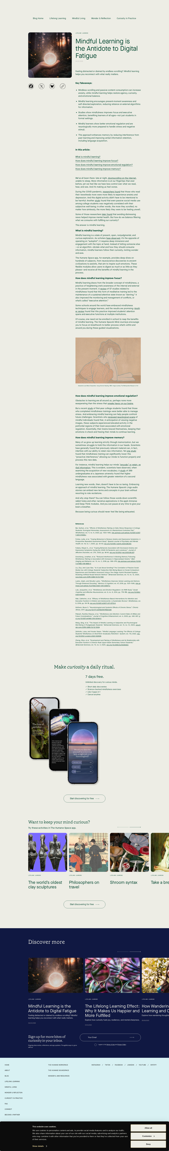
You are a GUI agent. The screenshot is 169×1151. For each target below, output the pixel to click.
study (97, 200)
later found (107, 214)
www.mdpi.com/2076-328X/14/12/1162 (89, 577)
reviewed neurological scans (121, 417)
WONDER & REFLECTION (13, 1093)
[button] (123, 827)
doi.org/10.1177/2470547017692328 (98, 610)
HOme (7, 1065)
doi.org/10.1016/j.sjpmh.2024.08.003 (117, 544)
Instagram (96, 1065)
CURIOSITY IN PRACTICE (14, 1098)
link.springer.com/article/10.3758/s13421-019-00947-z (107, 584)
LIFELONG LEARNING (12, 1081)
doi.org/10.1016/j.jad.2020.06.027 (122, 552)
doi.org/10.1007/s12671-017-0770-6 (103, 603)
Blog (7, 1076)
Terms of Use (111, 1045)
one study (131, 451)
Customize (147, 1136)
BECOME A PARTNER (12, 1115)
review (103, 288)
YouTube (142, 1065)
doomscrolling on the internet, (122, 178)
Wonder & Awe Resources (58, 1076)
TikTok (107, 1065)
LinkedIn (130, 1065)
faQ (6, 1104)
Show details (38, 1146)
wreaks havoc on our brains (120, 403)
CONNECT (8, 1109)
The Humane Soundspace (58, 1070)
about (7, 1070)
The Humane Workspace (58, 1065)
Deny (148, 1144)
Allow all (148, 1128)
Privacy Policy (122, 1045)
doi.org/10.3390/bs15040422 (117, 645)
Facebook (119, 1065)
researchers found (111, 191)
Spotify (153, 1065)
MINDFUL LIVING (11, 1087)
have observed (113, 238)
